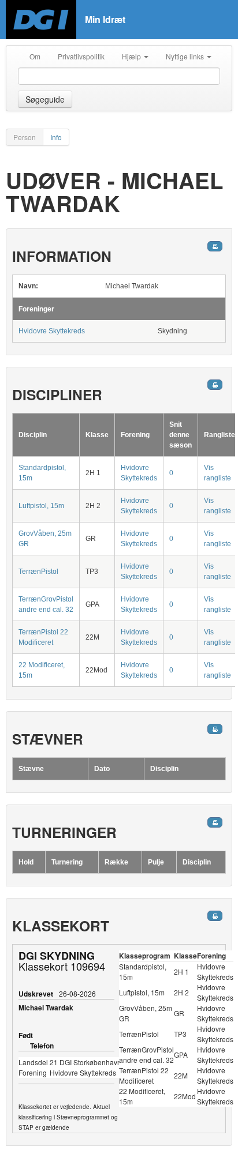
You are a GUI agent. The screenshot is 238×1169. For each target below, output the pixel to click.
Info (56, 137)
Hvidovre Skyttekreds (51, 331)
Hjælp (132, 56)
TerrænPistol (38, 571)
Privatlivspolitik (81, 56)
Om (34, 56)
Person (24, 137)
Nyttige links (186, 56)
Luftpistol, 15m (41, 506)
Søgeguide (45, 99)
